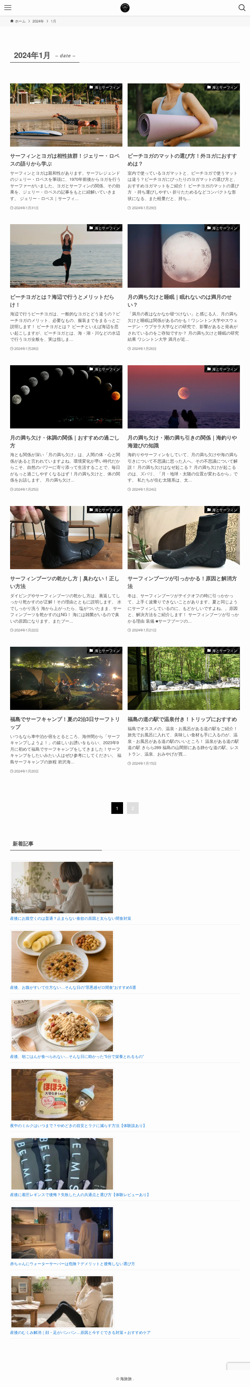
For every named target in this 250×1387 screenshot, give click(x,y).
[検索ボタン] (242, 8)
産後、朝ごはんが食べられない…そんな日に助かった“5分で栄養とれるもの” (77, 1056)
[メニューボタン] (8, 8)
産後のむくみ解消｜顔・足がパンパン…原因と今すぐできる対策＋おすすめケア (80, 1332)
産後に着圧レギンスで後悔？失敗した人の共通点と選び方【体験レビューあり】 (80, 1194)
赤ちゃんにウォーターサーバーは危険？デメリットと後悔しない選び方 (72, 1263)
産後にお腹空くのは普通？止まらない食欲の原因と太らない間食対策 (70, 918)
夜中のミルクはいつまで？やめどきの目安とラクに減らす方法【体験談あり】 (78, 1125)
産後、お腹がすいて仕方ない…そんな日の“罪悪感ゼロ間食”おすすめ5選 (73, 987)
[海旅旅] (125, 8)
